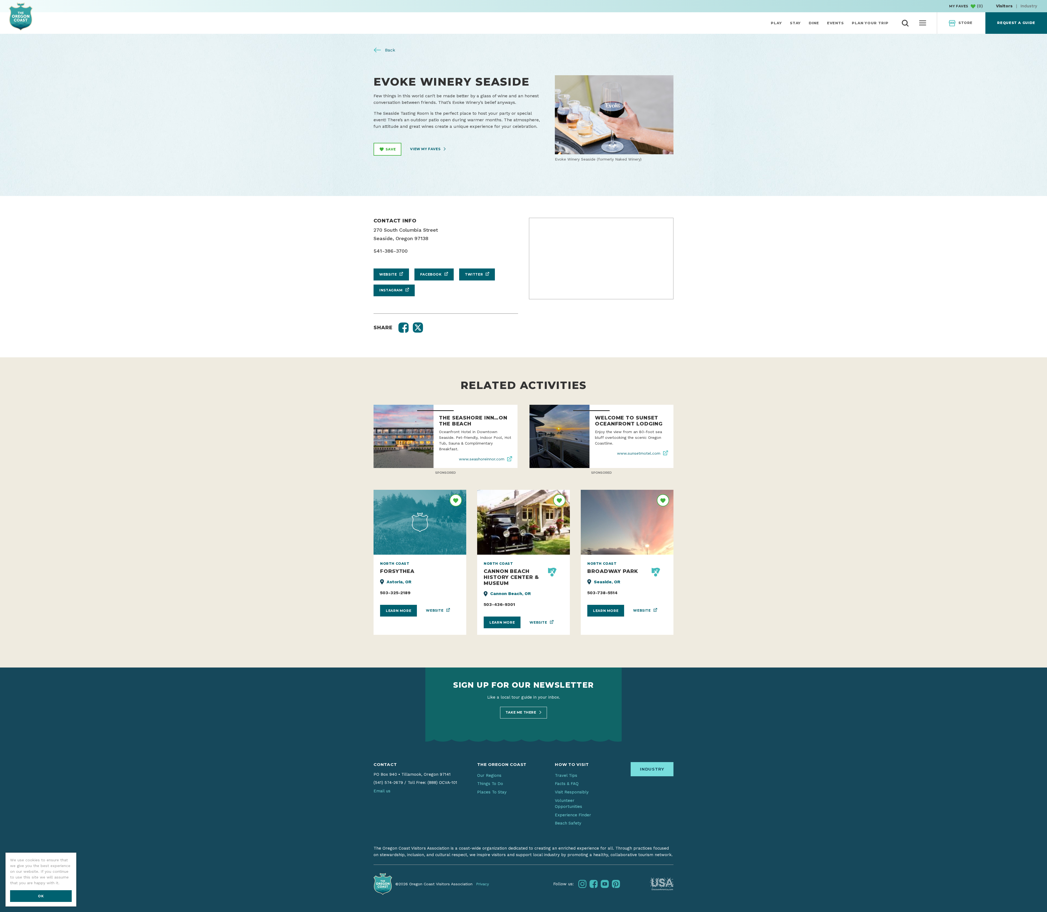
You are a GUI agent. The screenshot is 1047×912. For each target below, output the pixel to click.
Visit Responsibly (572, 792)
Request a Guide (1016, 23)
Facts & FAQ (567, 783)
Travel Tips (566, 775)
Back (389, 50)
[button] (403, 327)
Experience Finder (573, 815)
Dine (814, 23)
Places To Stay (492, 792)
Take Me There (521, 712)
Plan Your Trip (870, 23)
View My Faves (425, 149)
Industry (1029, 6)
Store (965, 23)
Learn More (398, 611)
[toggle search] (905, 23)
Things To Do (490, 783)
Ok (41, 896)
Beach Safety (568, 823)
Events (835, 23)
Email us (382, 791)
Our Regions (489, 775)
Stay (795, 23)
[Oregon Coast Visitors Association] (21, 16)
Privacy (482, 884)
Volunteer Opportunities (568, 803)
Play (776, 23)
